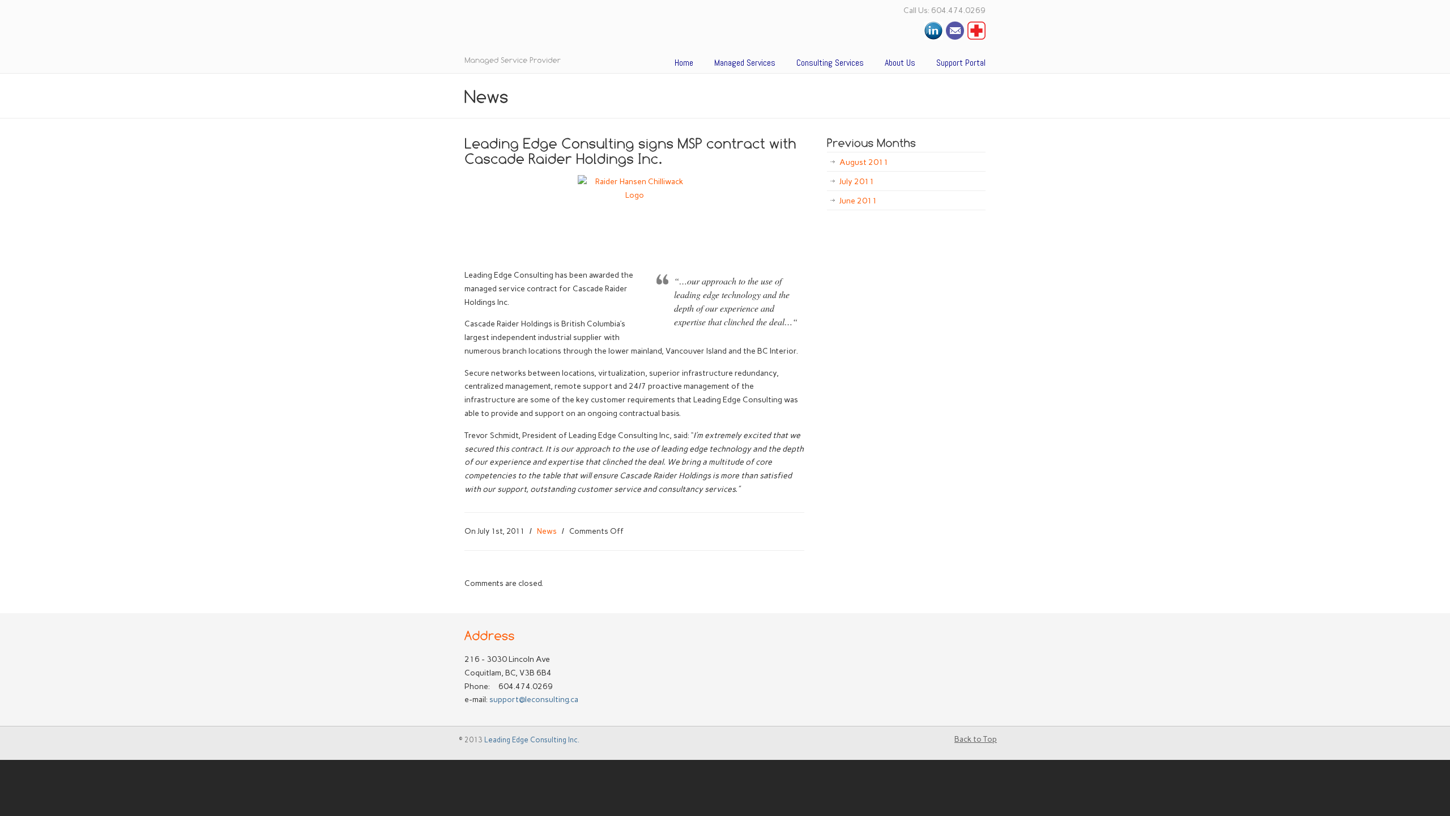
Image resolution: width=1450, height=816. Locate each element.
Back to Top (975, 739)
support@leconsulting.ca (533, 699)
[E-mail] (955, 37)
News (547, 531)
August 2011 (864, 162)
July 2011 (857, 181)
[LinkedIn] (933, 37)
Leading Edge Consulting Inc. (531, 740)
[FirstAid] (976, 37)
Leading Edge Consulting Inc (606, 30)
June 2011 (858, 201)
